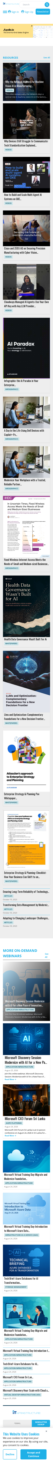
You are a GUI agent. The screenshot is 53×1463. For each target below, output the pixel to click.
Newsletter (43, 11)
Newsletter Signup (41, 1423)
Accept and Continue (33, 1454)
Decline (10, 1454)
